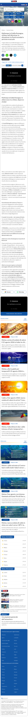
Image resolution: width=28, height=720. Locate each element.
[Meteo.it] (24, 4)
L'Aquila (15, 683)
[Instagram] (12, 21)
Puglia (15, 654)
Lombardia (16, 637)
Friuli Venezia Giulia (6, 646)
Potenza (3, 689)
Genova (3, 669)
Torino (3, 666)
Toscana (15, 646)
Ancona (3, 677)
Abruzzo (15, 652)
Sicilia (3, 660)
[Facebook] (9, 21)
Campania (4, 652)
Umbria (3, 649)
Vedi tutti (25, 319)
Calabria (15, 657)
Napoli (3, 683)
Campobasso (4, 686)
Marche (15, 643)
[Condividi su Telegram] (15, 56)
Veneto (15, 640)
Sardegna (16, 660)
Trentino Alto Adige (6, 640)
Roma (15, 680)
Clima (5, 336)
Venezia (15, 672)
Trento (3, 672)
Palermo (3, 692)
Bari (15, 686)
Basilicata (4, 657)
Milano (15, 669)
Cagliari (15, 692)
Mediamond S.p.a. (12, 711)
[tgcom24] (14, 1)
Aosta (15, 666)
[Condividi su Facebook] (3, 56)
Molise (3, 654)
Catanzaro (16, 689)
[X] (16, 21)
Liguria (3, 637)
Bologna (15, 674)
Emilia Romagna (5, 643)
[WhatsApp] (19, 21)
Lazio (15, 649)
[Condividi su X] (11, 56)
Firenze (15, 677)
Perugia (3, 680)
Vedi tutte (25, 442)
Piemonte (4, 634)
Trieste (3, 674)
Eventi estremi (6, 59)
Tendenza (5, 462)
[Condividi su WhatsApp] (7, 56)
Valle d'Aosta (16, 634)
